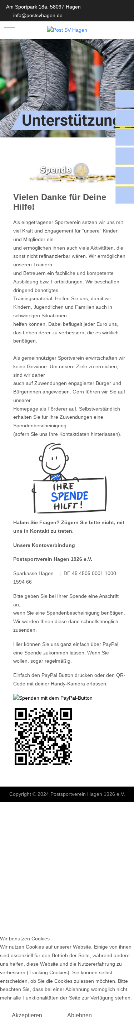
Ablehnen (79, 1015)
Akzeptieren (27, 1015)
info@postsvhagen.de (38, 15)
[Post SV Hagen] (67, 30)
